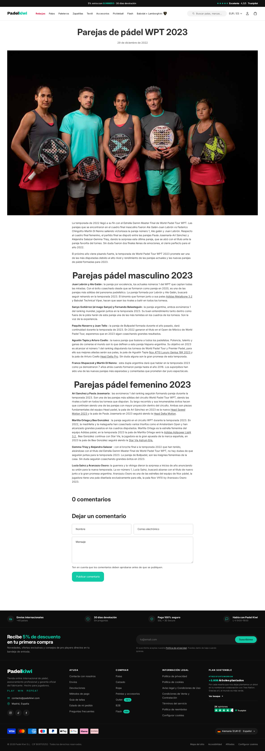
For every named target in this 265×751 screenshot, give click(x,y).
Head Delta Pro (109, 356)
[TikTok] (18, 713)
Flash (122, 711)
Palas (119, 676)
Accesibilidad (215, 744)
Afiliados (230, 744)
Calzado (120, 682)
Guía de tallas (77, 699)
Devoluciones (77, 688)
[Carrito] (255, 14)
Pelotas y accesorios (128, 693)
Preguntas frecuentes (81, 711)
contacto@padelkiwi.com (25, 698)
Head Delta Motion (165, 413)
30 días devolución (126, 3)
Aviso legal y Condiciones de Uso (181, 688)
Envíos (73, 682)
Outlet (123, 699)
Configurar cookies (173, 715)
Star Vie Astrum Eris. (141, 440)
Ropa (119, 688)
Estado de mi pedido (81, 705)
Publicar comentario (88, 576)
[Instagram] (10, 713)
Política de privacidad (176, 648)
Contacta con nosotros (82, 676)
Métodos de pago (79, 693)
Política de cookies (173, 682)
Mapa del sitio (197, 744)
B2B (118, 705)
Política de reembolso (174, 709)
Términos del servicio (174, 703)
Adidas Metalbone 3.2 (179, 296)
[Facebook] (26, 713)
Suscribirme (246, 639)
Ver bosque (214, 696)
